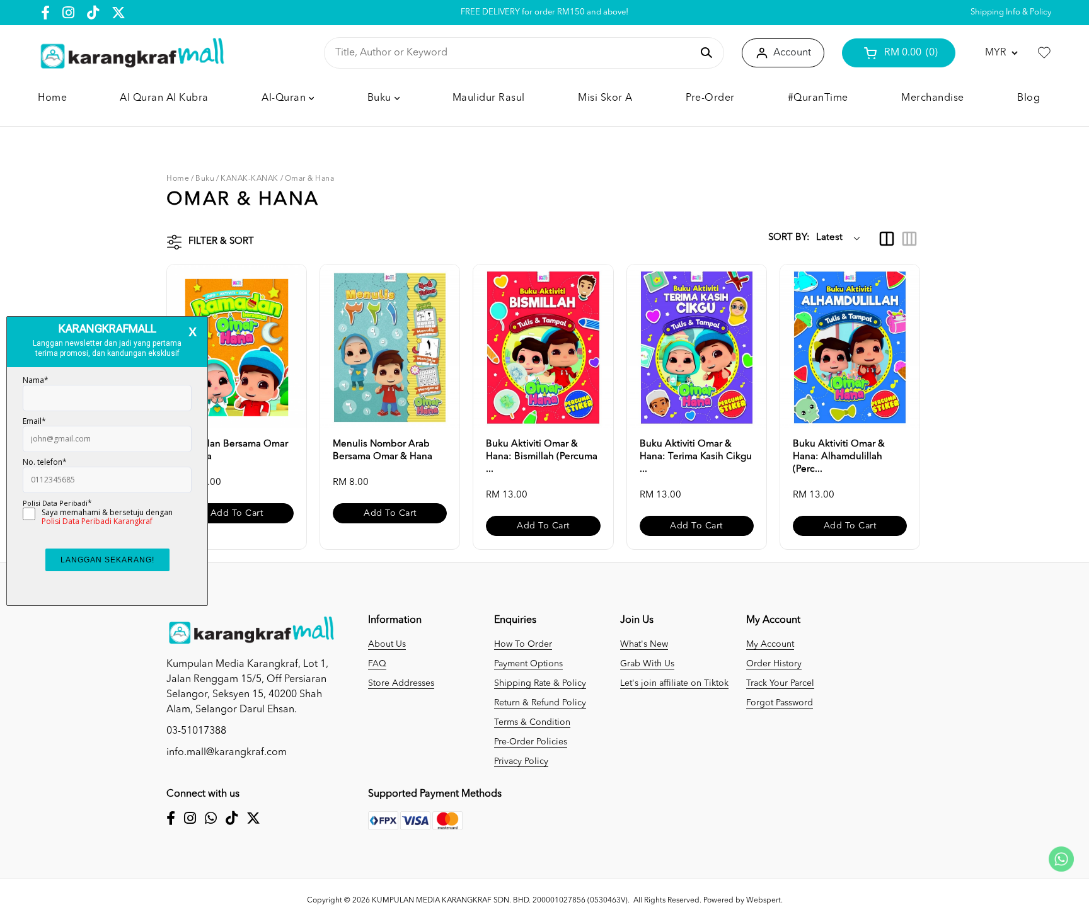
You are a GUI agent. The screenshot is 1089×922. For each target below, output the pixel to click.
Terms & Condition (532, 722)
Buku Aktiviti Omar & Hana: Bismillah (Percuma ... (541, 457)
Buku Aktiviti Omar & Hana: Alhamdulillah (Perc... (839, 457)
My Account (770, 644)
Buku (204, 179)
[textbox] (513, 53)
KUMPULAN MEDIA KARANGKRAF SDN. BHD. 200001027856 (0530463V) (500, 900)
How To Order (523, 644)
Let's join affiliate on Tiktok (674, 683)
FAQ (377, 663)
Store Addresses (401, 683)
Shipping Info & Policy (1011, 12)
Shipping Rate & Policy (540, 683)
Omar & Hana (310, 179)
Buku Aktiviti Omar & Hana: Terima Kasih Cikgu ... (696, 457)
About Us (387, 644)
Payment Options (528, 663)
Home (177, 179)
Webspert (763, 900)
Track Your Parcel (780, 683)
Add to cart (236, 513)
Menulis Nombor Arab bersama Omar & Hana (382, 451)
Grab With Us (647, 663)
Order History (774, 663)
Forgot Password (779, 702)
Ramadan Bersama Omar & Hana (234, 451)
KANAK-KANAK (250, 179)
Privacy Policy (521, 761)
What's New (644, 644)
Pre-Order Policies (530, 741)
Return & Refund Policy (540, 702)
